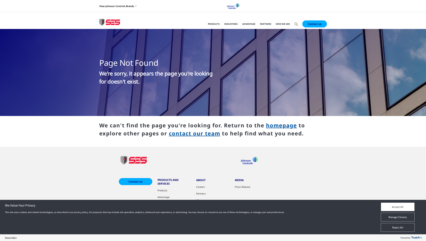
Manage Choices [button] (398, 217)
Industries (231, 23)
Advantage (248, 23)
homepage (281, 125)
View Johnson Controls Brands (116, 6)
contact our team (194, 133)
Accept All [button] (398, 207)
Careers (200, 186)
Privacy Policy (11, 237)
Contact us (315, 24)
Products (214, 23)
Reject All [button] (397, 227)
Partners (265, 23)
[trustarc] (416, 237)
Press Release (242, 186)
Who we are (283, 23)
